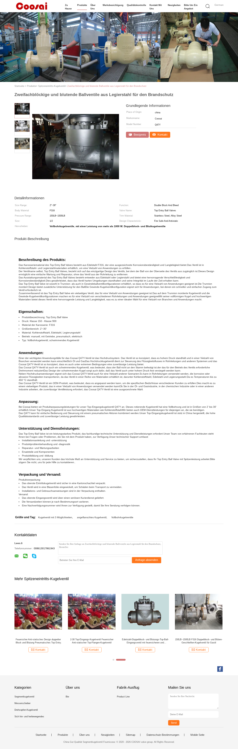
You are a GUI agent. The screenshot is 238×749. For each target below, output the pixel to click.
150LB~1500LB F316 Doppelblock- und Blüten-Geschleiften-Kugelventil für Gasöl (198, 641)
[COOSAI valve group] (31, 6)
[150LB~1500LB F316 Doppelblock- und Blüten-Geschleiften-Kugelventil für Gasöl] (198, 611)
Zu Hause (68, 7)
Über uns (92, 7)
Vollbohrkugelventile (122, 517)
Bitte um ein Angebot (191, 7)
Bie (67, 696)
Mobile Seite (197, 735)
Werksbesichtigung (113, 5)
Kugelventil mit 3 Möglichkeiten (55, 517)
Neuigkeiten (174, 5)
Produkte (82, 5)
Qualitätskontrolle (136, 5)
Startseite (41, 735)
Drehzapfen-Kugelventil (26, 710)
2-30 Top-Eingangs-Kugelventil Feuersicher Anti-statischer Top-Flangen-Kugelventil (91, 641)
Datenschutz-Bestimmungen (163, 735)
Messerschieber (22, 703)
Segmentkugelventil (24, 696)
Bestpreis (139, 134)
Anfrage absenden (146, 559)
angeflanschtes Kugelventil (91, 517)
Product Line (123, 696)
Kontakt (162, 134)
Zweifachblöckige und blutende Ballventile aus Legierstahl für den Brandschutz (107, 86)
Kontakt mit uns (155, 7)
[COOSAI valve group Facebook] (220, 669)
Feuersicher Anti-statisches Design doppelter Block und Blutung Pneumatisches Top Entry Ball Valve (38, 641)
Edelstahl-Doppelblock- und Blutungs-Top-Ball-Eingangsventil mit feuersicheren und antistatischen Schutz (145, 641)
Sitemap (130, 735)
